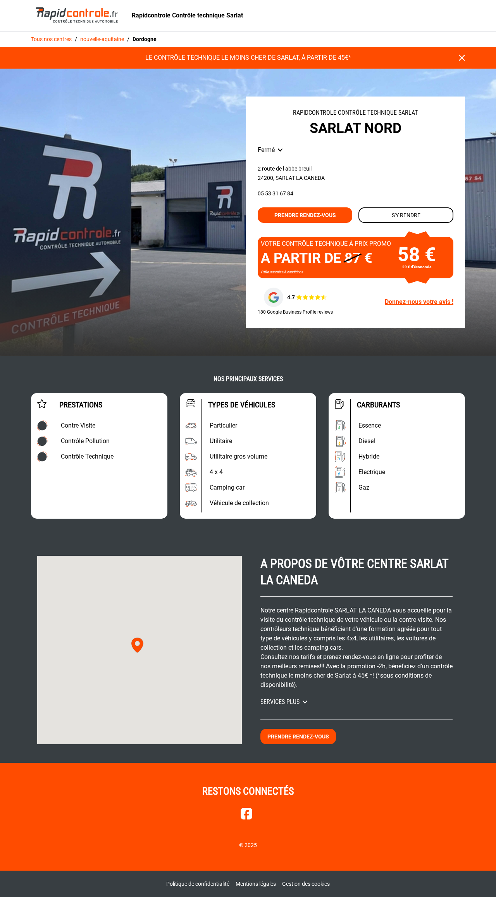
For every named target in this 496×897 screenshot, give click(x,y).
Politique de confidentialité (197, 884)
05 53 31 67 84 (275, 193)
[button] (137, 645)
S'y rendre (406, 215)
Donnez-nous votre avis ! (419, 301)
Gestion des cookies (306, 884)
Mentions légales (256, 884)
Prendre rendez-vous (305, 215)
